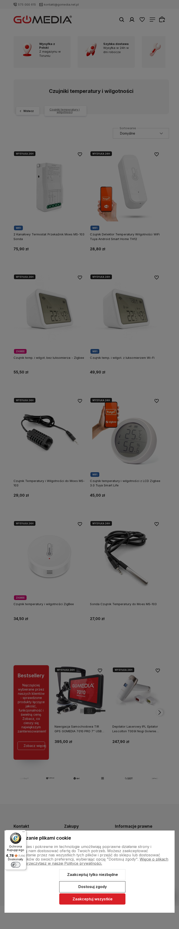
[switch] (15, 865)
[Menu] (23, 833)
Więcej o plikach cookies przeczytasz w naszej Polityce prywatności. (89, 861)
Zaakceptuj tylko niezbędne (92, 874)
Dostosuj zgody (92, 886)
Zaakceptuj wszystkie (92, 899)
